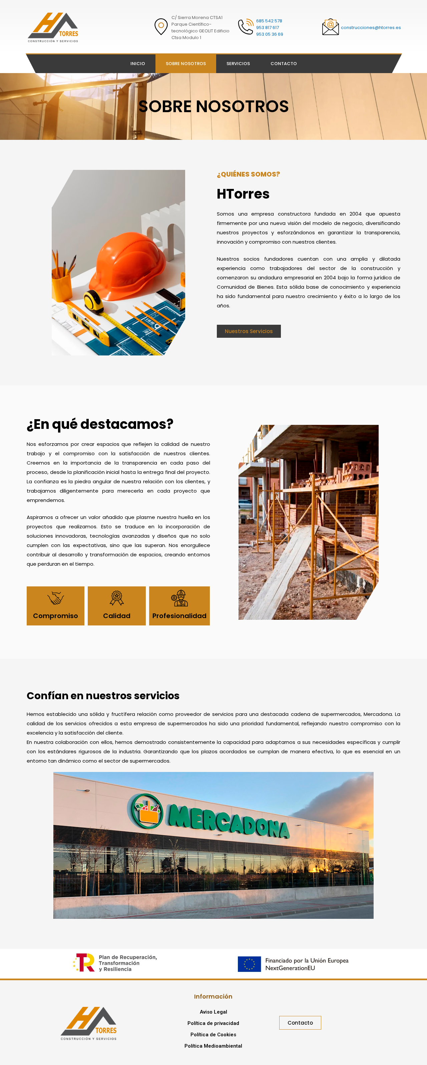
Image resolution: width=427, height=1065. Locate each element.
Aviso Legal (213, 1012)
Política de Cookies (213, 1035)
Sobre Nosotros (186, 63)
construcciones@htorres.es (371, 27)
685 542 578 (269, 21)
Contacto (284, 63)
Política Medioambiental (213, 1046)
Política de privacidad (213, 1023)
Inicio (137, 63)
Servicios (238, 63)
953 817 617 (267, 27)
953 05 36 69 (269, 34)
